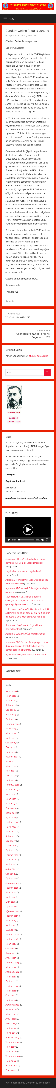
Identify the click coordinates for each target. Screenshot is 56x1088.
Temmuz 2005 (12, 1056)
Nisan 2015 (10, 967)
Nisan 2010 (10, 1014)
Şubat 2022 (11, 836)
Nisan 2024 (10, 766)
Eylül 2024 (10, 752)
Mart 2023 (10, 803)
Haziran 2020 (11, 888)
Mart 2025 (10, 738)
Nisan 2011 (10, 990)
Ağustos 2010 (12, 1004)
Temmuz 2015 (12, 962)
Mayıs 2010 (11, 1009)
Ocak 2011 (10, 995)
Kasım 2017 (11, 953)
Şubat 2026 (11, 705)
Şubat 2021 (10, 869)
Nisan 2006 (11, 1051)
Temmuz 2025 (12, 724)
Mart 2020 (10, 897)
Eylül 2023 (10, 780)
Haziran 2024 (11, 756)
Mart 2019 (10, 925)
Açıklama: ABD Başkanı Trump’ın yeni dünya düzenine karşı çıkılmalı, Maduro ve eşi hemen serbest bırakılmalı (27, 646)
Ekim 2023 (10, 775)
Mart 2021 (10, 864)
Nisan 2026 (10, 696)
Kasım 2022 (11, 813)
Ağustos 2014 (12, 972)
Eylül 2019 (10, 906)
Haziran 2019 (11, 916)
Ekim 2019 (10, 902)
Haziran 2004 (12, 1065)
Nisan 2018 (10, 944)
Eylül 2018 (10, 930)
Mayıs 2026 (11, 691)
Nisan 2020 (10, 892)
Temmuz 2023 (12, 784)
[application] (28, 530)
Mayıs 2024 (11, 761)
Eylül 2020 (10, 878)
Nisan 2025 (10, 733)
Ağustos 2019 (12, 911)
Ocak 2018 (10, 948)
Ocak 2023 (10, 808)
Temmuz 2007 (12, 1042)
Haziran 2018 (11, 939)
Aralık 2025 (10, 714)
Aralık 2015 (10, 958)
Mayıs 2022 (10, 827)
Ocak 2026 (10, 710)
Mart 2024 (10, 770)
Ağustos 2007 (12, 1037)
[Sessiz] (42, 539)
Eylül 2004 (10, 1061)
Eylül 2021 (10, 850)
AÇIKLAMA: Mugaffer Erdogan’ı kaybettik (25, 654)
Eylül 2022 (10, 817)
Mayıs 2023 (11, 794)
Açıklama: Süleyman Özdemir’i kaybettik (25, 633)
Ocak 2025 (10, 742)
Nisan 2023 (10, 799)
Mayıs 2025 (11, 728)
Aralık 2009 (11, 1018)
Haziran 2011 (11, 986)
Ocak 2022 (10, 841)
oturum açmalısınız (38, 356)
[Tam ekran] (47, 539)
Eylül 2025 (10, 719)
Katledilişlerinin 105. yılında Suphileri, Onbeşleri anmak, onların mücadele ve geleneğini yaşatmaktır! (24, 600)
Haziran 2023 (11, 789)
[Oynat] (9, 539)
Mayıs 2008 (11, 1033)
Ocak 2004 (10, 1070)
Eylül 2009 (10, 1028)
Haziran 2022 (11, 822)
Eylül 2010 (10, 1000)
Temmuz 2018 (12, 934)
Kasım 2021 (11, 845)
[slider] (26, 539)
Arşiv (11, 301)
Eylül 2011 (10, 981)
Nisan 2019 (10, 920)
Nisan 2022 (10, 831)
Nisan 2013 (10, 976)
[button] (28, 529)
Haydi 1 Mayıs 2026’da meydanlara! (23, 571)
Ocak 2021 (10, 873)
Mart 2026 (10, 700)
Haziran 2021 (11, 855)
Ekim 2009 (10, 1023)
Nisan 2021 (10, 859)
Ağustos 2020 (12, 883)
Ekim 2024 (10, 747)
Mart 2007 (10, 1047)
